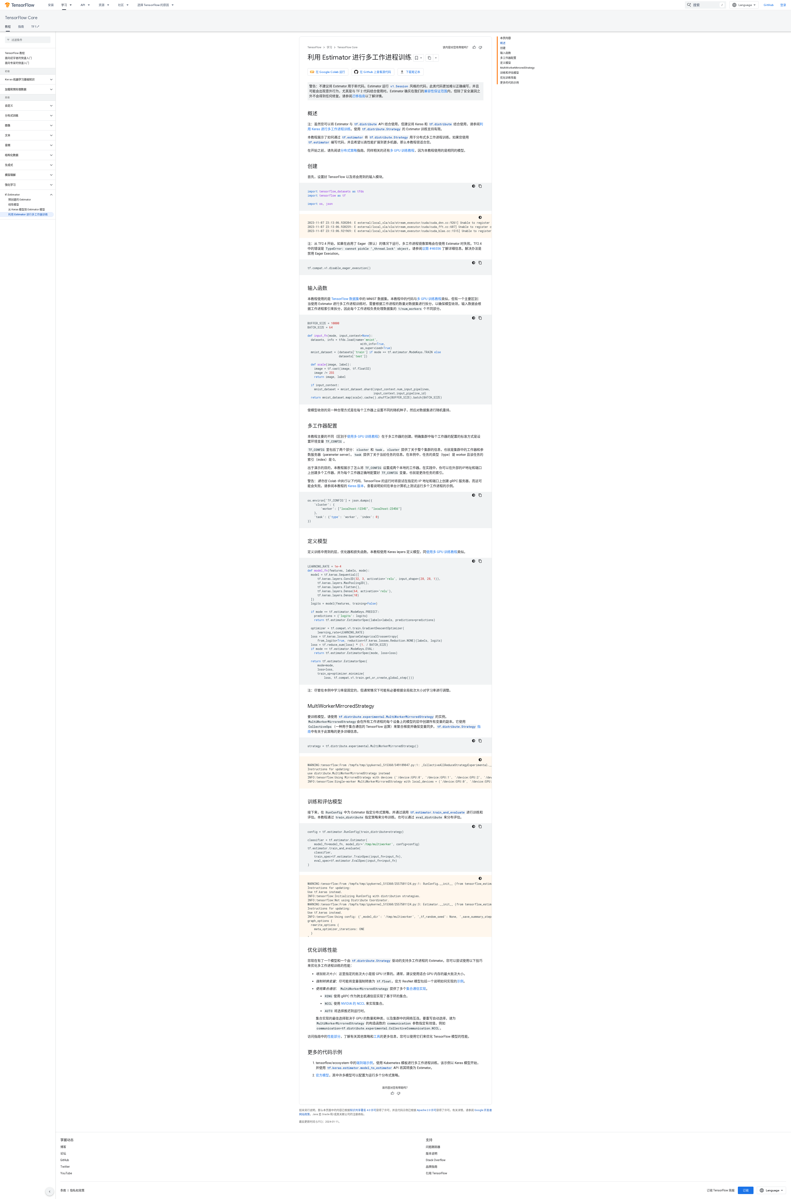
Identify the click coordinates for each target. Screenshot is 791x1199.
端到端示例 (364, 1063)
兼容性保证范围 (435, 91)
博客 (63, 1147)
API (83, 5)
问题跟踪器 (433, 1147)
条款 (63, 1190)
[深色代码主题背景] (473, 186)
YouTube (66, 1173)
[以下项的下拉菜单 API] (90, 5)
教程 (8, 26)
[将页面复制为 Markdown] (429, 57)
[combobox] (705, 5)
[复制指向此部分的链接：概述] (321, 113)
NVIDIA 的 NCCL (353, 1004)
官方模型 (322, 1075)
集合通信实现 (416, 989)
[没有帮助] (480, 47)
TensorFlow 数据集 (345, 299)
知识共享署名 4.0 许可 (363, 1110)
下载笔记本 (413, 72)
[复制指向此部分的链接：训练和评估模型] (346, 802)
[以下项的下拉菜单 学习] (72, 5)
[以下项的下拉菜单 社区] (129, 5)
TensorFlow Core (21, 17)
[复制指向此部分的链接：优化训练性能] (341, 950)
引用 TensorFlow (436, 1173)
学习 (64, 5)
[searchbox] (27, 39)
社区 (121, 5)
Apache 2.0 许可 (426, 1110)
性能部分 (334, 1036)
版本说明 (431, 1153)
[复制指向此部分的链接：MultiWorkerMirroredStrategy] (378, 706)
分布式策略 (349, 150)
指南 (21, 26)
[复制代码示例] (480, 186)
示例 (460, 981)
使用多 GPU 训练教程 (362, 436)
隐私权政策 (77, 1190)
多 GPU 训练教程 (402, 150)
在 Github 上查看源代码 (375, 72)
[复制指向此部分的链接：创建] (321, 166)
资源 (101, 5)
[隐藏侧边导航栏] (50, 1191)
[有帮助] (474, 47)
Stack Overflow (436, 1160)
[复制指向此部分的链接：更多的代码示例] (346, 1052)
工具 (376, 1036)
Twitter (65, 1166)
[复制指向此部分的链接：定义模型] (331, 541)
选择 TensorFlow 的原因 (153, 5)
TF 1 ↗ (35, 26)
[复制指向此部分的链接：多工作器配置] (341, 426)
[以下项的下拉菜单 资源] (109, 5)
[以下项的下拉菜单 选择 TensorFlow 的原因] (174, 5)
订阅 (746, 1190)
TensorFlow (314, 47)
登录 (783, 5)
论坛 (63, 1153)
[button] (24, 79)
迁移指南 (358, 96)
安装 (51, 5)
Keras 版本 (356, 486)
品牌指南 (431, 1166)
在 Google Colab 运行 (330, 72)
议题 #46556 (431, 249)
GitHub (769, 5)
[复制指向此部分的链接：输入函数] (331, 288)
